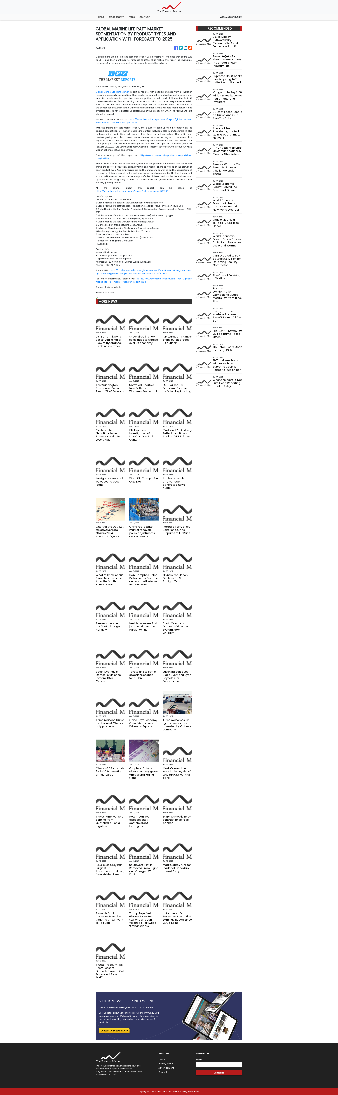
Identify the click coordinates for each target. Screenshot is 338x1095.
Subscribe (219, 1072)
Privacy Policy (165, 1063)
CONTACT (144, 17)
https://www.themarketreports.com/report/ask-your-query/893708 (132, 191)
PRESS (131, 17)
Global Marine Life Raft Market (112, 91)
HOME (101, 17)
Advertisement (166, 1067)
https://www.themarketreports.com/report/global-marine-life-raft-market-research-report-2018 (144, 280)
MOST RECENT (116, 17)
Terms (161, 1059)
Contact (162, 1072)
